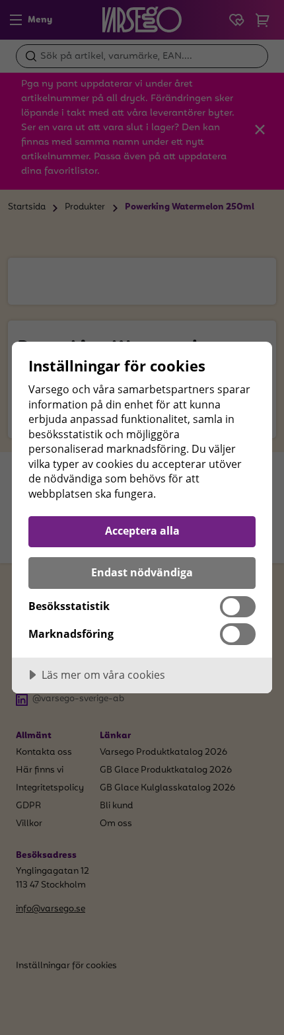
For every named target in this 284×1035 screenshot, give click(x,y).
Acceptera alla (142, 530)
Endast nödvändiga (142, 572)
